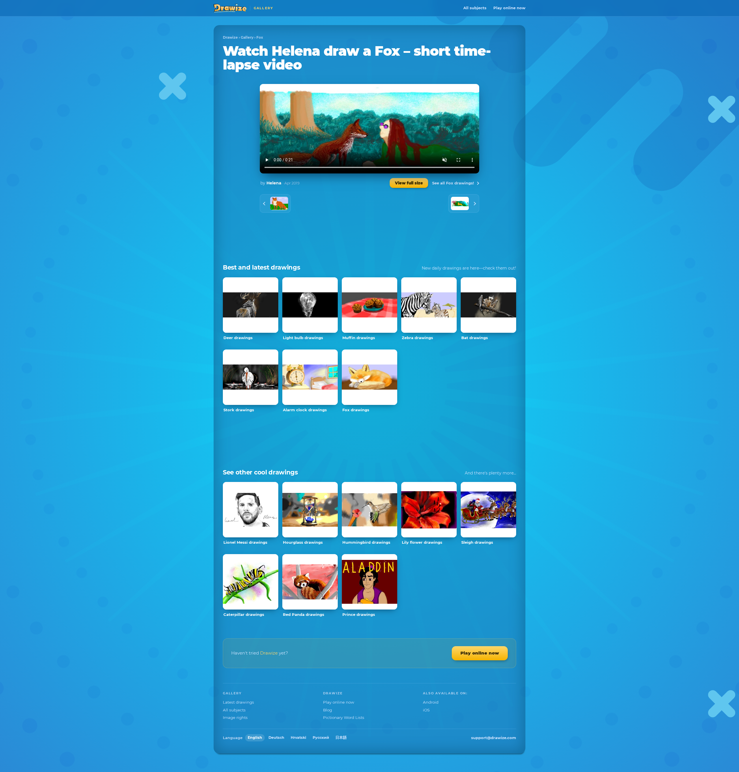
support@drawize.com (493, 737)
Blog (327, 710)
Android (430, 702)
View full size (409, 183)
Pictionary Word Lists (343, 717)
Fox (259, 37)
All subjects (474, 7)
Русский (321, 737)
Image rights (235, 717)
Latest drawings (238, 702)
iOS (426, 710)
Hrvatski (298, 737)
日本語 (341, 737)
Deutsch (276, 737)
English (255, 737)
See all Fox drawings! (453, 183)
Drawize (230, 37)
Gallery (247, 37)
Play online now (509, 7)
